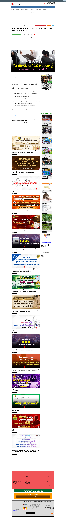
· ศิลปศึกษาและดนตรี (27, 484)
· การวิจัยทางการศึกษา (47, 479)
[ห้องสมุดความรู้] (25, 9)
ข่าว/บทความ (49, 25)
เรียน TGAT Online (43, 254)
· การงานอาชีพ (26, 485)
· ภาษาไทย (25, 481)
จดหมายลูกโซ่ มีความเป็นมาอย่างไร (47, 211)
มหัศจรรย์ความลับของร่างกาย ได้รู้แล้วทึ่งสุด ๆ (47, 201)
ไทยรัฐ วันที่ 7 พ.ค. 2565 (16, 115)
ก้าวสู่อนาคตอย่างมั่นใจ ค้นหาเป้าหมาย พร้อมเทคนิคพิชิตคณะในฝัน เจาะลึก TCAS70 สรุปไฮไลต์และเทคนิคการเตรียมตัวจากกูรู (47, 123)
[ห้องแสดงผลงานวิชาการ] (35, 9)
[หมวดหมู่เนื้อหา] (30, 9)
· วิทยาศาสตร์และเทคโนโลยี (28, 479)
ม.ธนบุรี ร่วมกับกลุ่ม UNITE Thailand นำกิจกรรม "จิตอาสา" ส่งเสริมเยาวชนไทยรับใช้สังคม (47, 176)
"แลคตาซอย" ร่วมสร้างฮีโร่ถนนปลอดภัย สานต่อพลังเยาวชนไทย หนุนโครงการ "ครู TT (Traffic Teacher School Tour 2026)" (46, 144)
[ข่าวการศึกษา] (16, 9)
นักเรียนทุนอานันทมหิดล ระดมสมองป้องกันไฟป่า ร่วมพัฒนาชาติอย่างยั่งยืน (47, 166)
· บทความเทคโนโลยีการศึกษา (16, 477)
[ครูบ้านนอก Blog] (20, 9)
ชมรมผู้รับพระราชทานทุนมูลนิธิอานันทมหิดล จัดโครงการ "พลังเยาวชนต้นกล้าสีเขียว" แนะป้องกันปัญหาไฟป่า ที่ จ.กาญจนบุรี (47, 156)
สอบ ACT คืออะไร (43, 255)
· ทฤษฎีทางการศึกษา (47, 476)
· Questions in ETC (15, 487)
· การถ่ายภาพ (14, 483)
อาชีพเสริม (22, 120)
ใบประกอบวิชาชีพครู (43, 246)
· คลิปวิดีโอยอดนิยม (38, 480)
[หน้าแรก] (12, 9)
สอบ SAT (42, 251)
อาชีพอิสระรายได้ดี (14, 120)
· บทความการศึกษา (46, 477)
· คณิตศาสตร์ (26, 477)
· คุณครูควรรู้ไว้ (46, 481)
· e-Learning (14, 479)
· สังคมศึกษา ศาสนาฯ (27, 483)
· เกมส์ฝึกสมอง (37, 484)
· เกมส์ (36, 482)
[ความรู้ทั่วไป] (46, 9)
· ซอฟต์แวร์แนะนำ (14, 482)
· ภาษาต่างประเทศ (26, 480)
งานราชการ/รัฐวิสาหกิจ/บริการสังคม (26, 25)
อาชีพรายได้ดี (19, 120)
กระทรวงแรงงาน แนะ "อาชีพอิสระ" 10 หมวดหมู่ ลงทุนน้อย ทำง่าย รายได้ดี (21, 119)
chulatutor (42, 256)
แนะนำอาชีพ (32, 119)
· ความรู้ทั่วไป (26, 476)
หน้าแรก (53, 25)
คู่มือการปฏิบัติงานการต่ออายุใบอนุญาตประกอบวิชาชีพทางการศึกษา (47, 191)
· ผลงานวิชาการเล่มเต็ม (47, 484)
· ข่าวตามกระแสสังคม (38, 477)
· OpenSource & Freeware (16, 481)
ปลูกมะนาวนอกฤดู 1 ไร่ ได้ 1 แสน (46, 230)
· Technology (14, 476)
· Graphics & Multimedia (16, 480)
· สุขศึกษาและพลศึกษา (27, 482)
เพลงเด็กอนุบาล (43, 257)
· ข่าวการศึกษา (37, 476)
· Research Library (15, 485)
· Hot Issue (14, 484)
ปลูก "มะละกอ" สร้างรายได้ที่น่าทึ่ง (46, 221)
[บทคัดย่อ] (40, 9)
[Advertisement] (33, 18)
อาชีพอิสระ (36, 119)
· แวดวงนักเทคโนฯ (15, 488)
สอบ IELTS (42, 248)
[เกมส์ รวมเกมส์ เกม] (43, 9)
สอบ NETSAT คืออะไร (43, 247)
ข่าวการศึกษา (13, 25)
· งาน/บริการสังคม (37, 479)
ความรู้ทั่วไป (18, 25)
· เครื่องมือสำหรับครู (47, 485)
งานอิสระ (26, 120)
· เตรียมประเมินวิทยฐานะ (47, 482)
